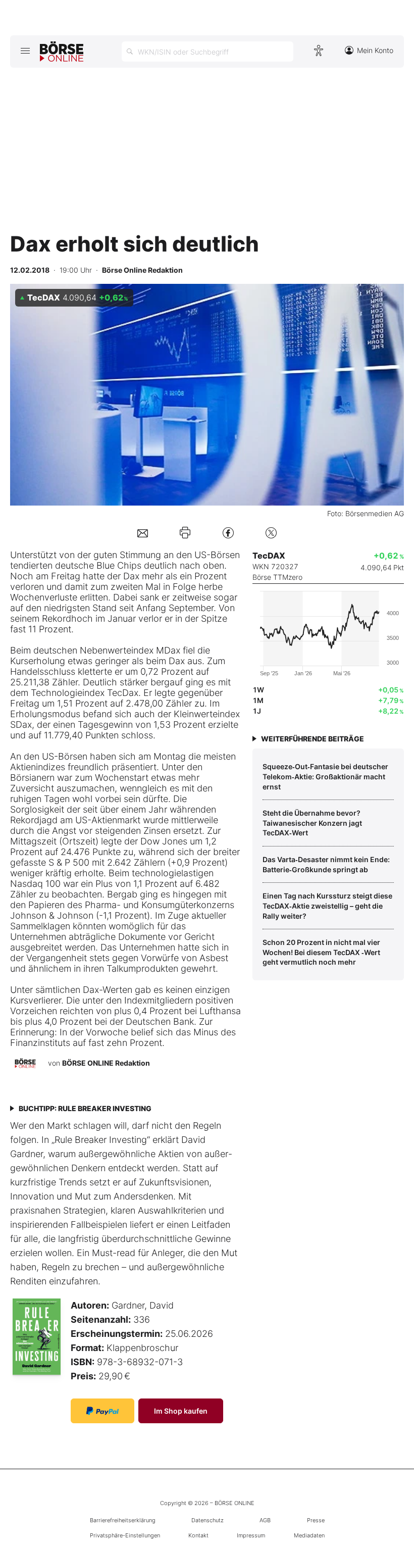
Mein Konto (375, 50)
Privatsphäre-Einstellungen (125, 1535)
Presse (316, 1520)
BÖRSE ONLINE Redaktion (106, 1063)
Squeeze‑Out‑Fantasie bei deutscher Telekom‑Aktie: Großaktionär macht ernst (325, 776)
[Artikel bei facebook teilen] (228, 532)
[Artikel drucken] (185, 533)
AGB (265, 1520)
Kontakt (198, 1535)
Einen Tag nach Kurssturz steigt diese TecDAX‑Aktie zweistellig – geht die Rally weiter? (327, 905)
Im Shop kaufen (181, 1411)
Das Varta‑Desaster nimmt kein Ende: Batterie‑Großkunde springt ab (326, 864)
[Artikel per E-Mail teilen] (142, 532)
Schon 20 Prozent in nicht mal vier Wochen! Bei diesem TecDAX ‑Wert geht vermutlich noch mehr (321, 952)
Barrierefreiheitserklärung (123, 1520)
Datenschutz (207, 1520)
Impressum (251, 1535)
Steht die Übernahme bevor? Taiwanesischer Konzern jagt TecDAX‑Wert (312, 823)
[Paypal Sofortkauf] (102, 1410)
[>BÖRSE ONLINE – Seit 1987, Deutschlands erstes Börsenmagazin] (61, 51)
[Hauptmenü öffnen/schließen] (25, 50)
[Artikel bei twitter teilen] (271, 532)
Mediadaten (309, 1535)
